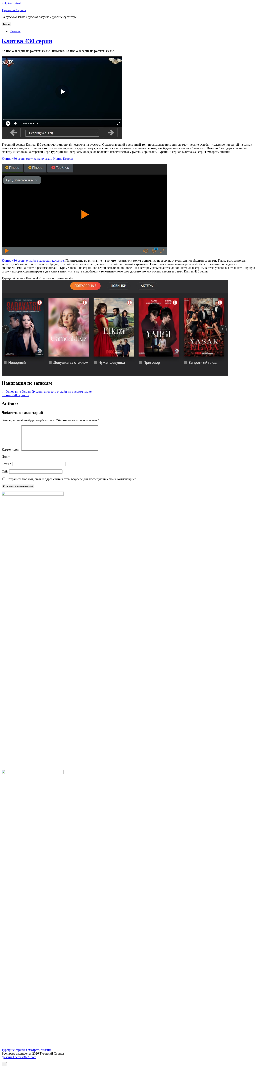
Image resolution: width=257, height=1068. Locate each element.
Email (6, 464)
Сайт (5, 471)
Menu (6, 24)
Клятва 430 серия (27, 41)
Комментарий (11, 449)
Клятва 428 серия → (15, 395)
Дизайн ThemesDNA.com (19, 1057)
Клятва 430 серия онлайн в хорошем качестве (33, 260)
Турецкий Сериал (14, 10)
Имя (6, 456)
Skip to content (11, 3)
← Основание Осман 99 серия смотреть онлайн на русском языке (47, 391)
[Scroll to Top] (4, 1064)
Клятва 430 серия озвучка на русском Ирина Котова (37, 158)
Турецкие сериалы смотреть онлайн (26, 1050)
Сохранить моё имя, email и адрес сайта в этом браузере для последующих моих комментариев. (71, 479)
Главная (15, 31)
